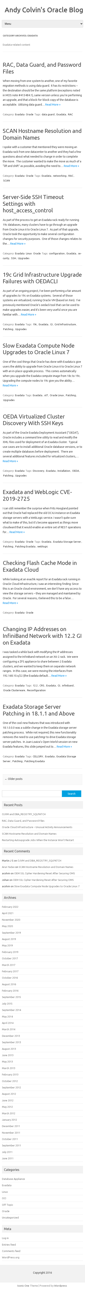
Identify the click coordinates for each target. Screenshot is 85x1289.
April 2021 (7, 913)
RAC (70, 114)
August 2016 (9, 984)
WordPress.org (10, 1257)
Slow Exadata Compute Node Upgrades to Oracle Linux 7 (46, 886)
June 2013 (7, 1055)
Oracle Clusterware (14, 690)
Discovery (38, 470)
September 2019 (11, 932)
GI (51, 324)
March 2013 (8, 1068)
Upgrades (23, 258)
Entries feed (9, 1244)
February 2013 (10, 1074)
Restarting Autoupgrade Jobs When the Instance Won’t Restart (38, 840)
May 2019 (7, 945)
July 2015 (7, 1003)
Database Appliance (13, 1178)
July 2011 (7, 1152)
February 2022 (10, 906)
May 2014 (7, 1016)
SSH (13, 258)
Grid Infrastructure (65, 324)
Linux (29, 253)
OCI (4, 1198)
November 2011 (11, 1132)
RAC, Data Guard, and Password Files (23, 820)
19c (35, 324)
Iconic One (23, 1285)
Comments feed (11, 1251)
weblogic (42, 546)
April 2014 (7, 1022)
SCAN (6, 180)
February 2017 (10, 971)
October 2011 (10, 1139)
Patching (8, 329)
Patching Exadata (25, 546)
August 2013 (9, 1048)
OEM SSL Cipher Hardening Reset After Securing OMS (44, 873)
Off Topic (7, 1204)
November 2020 (11, 919)
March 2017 (8, 965)
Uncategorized (10, 1217)
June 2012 (7, 1100)
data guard (48, 114)
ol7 (46, 395)
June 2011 (7, 1158)
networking (59, 175)
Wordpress (60, 1285)
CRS (42, 685)
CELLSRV (38, 756)
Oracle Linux (57, 395)
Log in (5, 1238)
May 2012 (7, 1106)
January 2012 (9, 1119)
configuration (57, 253)
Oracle (29, 114)
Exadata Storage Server (67, 541)
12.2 (35, 685)
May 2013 (7, 1061)
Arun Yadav (8, 867)
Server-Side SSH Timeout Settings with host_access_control (33, 203)
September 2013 (11, 1042)
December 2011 (11, 1126)
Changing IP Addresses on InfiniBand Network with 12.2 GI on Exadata (42, 635)
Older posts (14, 778)
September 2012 (11, 1087)
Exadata (20, 114)
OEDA (75, 470)
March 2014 (8, 1029)
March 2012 (8, 1113)
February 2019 (10, 952)
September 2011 (11, 1145)
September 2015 (11, 997)
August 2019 (9, 939)
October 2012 (10, 1081)
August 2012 (9, 1093)
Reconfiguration (36, 690)
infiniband (68, 685)
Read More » (52, 104)
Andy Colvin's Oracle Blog (44, 9)
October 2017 (10, 958)
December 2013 (11, 1035)
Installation (64, 470)
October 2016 (10, 977)
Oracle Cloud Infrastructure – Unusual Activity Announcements (37, 827)
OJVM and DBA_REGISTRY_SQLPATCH (24, 814)
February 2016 (10, 990)
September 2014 (11, 1010)
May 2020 (7, 926)
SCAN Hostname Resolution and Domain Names (29, 833)
